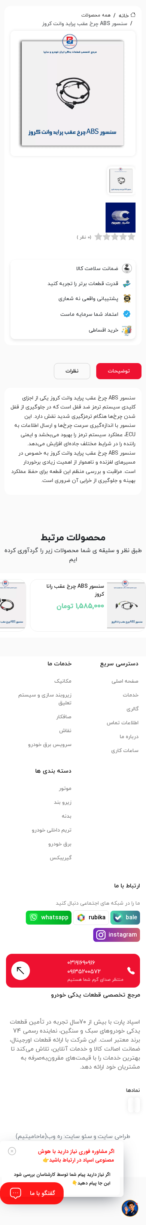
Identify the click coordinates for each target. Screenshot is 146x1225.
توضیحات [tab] (119, 371)
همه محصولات (95, 15)
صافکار (64, 717)
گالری (133, 709)
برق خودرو (60, 844)
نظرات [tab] (72, 371)
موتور (65, 788)
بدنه (67, 816)
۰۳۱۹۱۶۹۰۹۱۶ (81, 963)
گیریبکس (61, 858)
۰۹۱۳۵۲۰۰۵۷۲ (84, 972)
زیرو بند (63, 802)
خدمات (131, 695)
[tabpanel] (73, 115)
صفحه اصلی (125, 681)
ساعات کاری (125, 750)
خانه (124, 16)
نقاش (65, 730)
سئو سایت (78, 1136)
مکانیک (63, 681)
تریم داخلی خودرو (52, 830)
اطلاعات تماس (123, 723)
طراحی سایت (114, 1136)
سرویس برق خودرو (50, 744)
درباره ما (129, 736)
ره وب (54, 1136)
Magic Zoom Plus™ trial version (44, 40)
